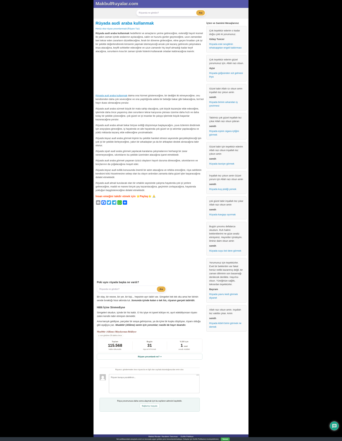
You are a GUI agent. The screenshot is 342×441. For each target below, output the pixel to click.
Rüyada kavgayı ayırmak (222, 214)
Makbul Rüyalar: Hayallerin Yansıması (163, 437)
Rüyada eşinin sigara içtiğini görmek (224, 133)
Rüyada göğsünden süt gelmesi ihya (226, 75)
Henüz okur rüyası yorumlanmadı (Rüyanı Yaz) (118, 28)
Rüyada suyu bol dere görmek (225, 250)
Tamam (225, 439)
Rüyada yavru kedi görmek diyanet (223, 296)
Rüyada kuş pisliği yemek (222, 189)
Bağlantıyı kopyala (149, 406)
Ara (200, 13)
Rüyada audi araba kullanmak (125, 23)
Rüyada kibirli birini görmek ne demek (225, 325)
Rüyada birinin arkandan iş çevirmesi (223, 104)
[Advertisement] (150, 74)
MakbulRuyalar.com (117, 3)
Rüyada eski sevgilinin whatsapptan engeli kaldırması (225, 46)
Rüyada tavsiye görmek (221, 163)
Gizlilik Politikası (187, 437)
